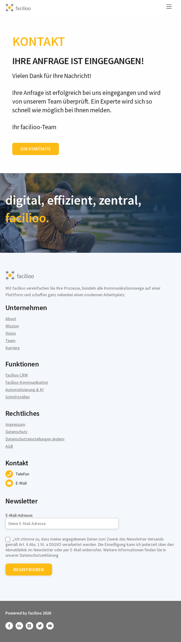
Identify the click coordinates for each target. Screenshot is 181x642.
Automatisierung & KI (24, 389)
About (10, 318)
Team (10, 340)
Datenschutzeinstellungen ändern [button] (34, 439)
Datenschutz (16, 431)
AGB (9, 446)
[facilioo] (18, 9)
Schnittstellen (17, 397)
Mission (12, 326)
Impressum (15, 424)
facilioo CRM (16, 375)
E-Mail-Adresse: (19, 515)
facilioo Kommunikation (26, 382)
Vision (10, 333)
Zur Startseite (35, 149)
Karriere (12, 347)
